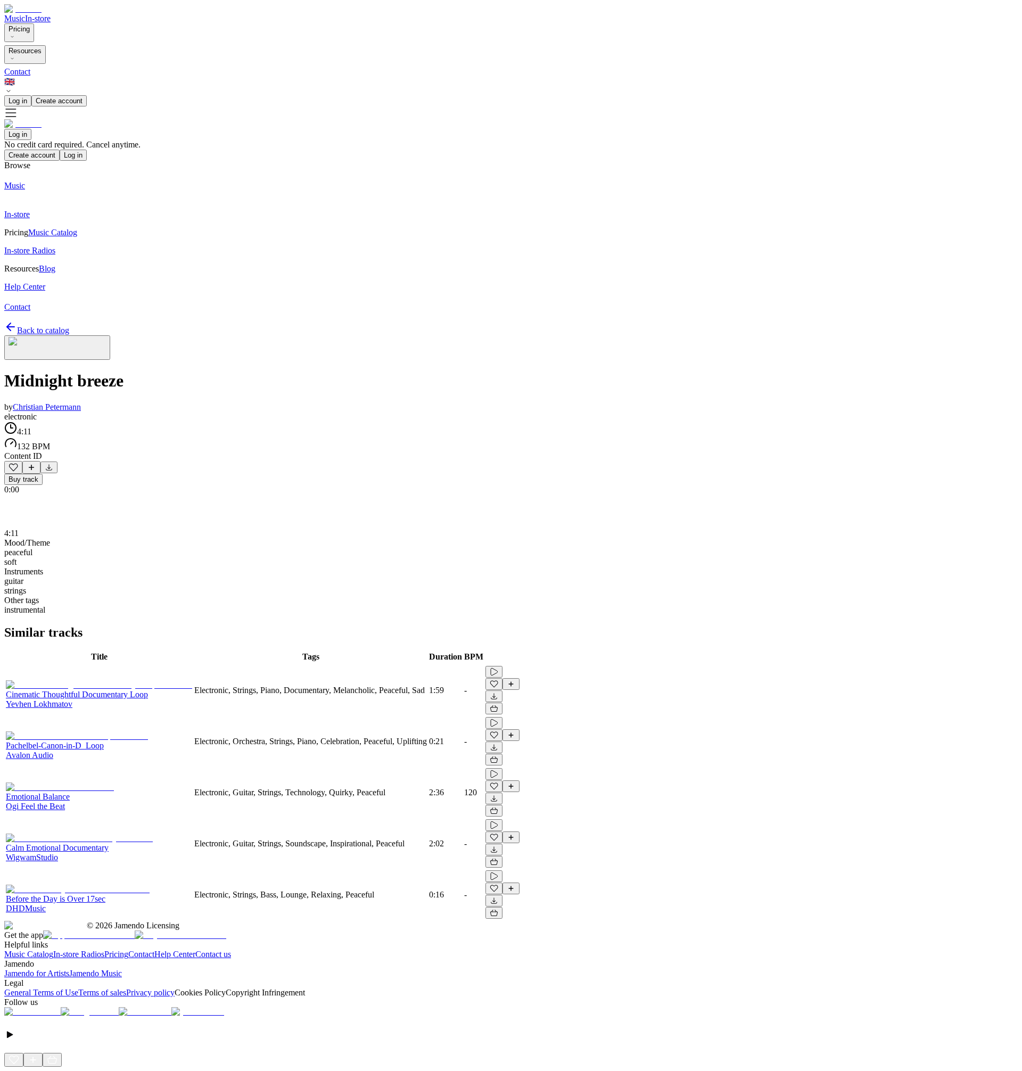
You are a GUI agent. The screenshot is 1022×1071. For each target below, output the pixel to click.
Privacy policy (150, 992)
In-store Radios (78, 954)
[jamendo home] (23, 8)
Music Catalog (28, 954)
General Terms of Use (41, 992)
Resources (25, 51)
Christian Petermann (47, 406)
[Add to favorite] (13, 467)
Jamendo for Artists (36, 973)
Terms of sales (102, 992)
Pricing (19, 29)
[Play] (57, 347)
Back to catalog (43, 330)
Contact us (213, 954)
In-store (38, 18)
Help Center (174, 954)
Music (14, 18)
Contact (17, 71)
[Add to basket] (493, 708)
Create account (59, 101)
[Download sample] (48, 467)
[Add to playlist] (31, 467)
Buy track (23, 479)
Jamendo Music (95, 973)
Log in (18, 101)
